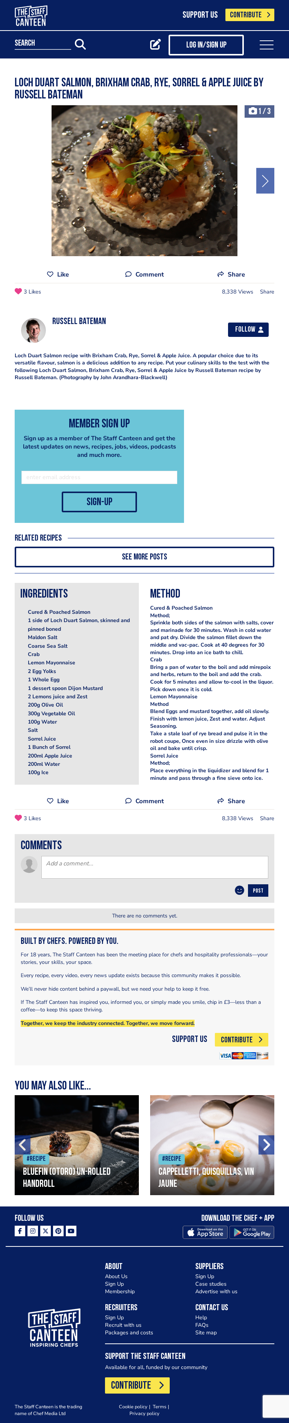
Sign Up (114, 1284)
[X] (45, 1231)
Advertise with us (216, 1291)
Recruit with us (123, 1325)
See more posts (144, 557)
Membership (120, 1291)
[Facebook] (20, 1231)
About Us (116, 1276)
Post (258, 891)
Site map (206, 1332)
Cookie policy (133, 1406)
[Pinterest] (58, 1231)
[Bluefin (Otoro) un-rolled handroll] (77, 1145)
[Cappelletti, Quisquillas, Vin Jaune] (212, 1145)
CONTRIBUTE (246, 15)
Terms (159, 1406)
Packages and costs (129, 1332)
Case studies (211, 1284)
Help (201, 1317)
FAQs (201, 1325)
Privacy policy (144, 1413)
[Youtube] (71, 1231)
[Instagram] (32, 1231)
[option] (144, 180)
